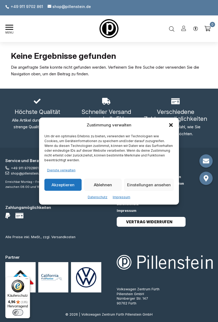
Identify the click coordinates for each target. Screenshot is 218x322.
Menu (9, 32)
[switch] (17, 312)
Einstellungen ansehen (149, 184)
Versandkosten (63, 237)
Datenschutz (97, 197)
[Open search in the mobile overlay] (171, 29)
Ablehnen (103, 184)
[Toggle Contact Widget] (206, 161)
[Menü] (27, 280)
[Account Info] (183, 28)
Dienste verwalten (61, 170)
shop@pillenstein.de (27, 173)
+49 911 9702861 (25, 168)
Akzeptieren (63, 184)
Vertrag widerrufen (149, 222)
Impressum (121, 197)
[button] (171, 125)
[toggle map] (206, 178)
